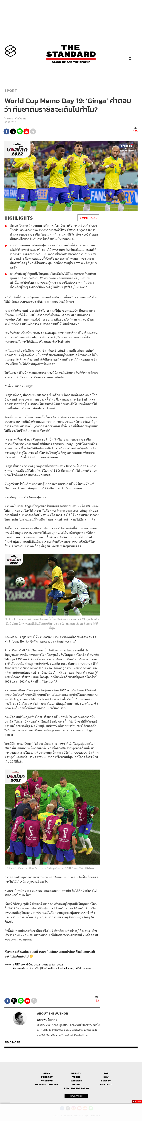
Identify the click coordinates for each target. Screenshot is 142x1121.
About (76, 1084)
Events (106, 1081)
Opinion (47, 1081)
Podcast (47, 1077)
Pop (106, 1073)
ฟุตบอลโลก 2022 (53, 964)
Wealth (76, 1073)
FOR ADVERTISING (76, 1088)
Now (106, 1077)
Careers (76, 1081)
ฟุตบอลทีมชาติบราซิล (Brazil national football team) (44, 968)
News (46, 1073)
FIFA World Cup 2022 (27, 964)
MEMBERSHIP (76, 1096)
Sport (10, 90)
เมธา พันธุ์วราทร (17, 119)
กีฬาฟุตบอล (84, 968)
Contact (106, 1084)
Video (76, 1077)
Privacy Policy (46, 1084)
